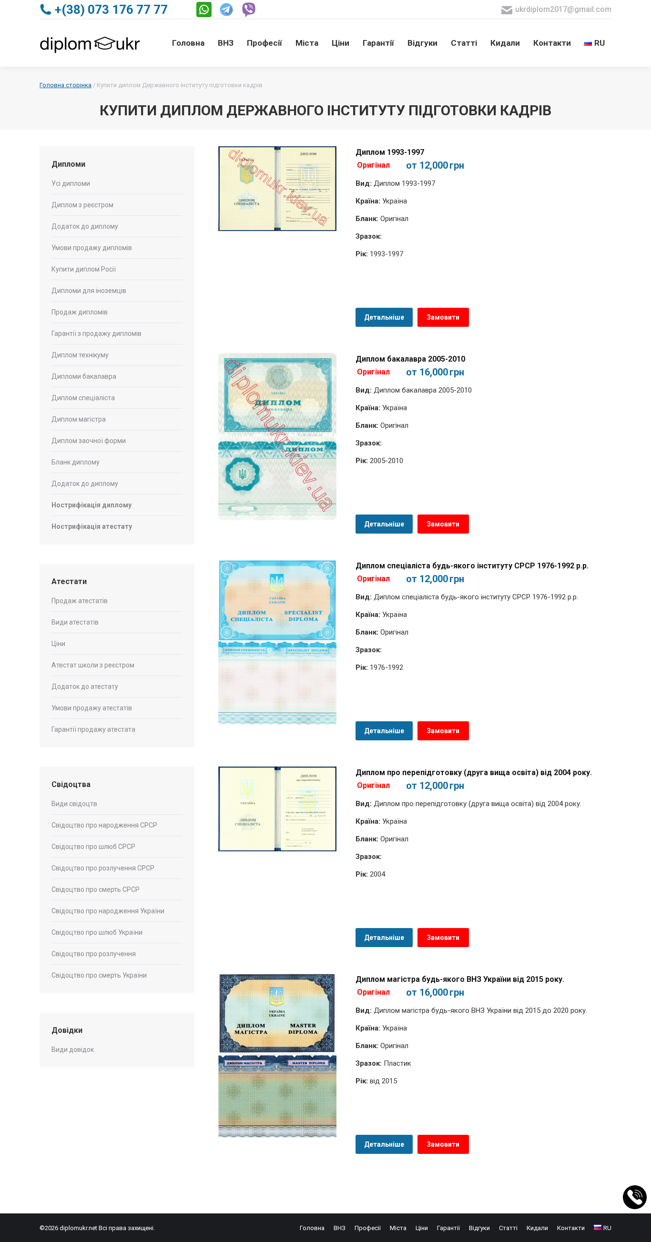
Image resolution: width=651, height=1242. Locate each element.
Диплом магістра (78, 419)
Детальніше (384, 317)
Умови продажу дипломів (91, 248)
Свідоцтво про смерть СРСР (95, 889)
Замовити (443, 317)
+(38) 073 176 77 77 (111, 9)
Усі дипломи (70, 183)
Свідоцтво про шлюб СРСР (93, 846)
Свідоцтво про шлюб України (96, 932)
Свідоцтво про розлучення (93, 954)
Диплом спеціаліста (83, 398)
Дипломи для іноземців (88, 290)
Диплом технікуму (80, 355)
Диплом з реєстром (82, 205)
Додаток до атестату (84, 686)
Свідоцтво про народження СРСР (104, 825)
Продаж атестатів (79, 601)
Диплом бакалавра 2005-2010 (410, 359)
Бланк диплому (75, 462)
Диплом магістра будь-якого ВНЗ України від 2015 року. (460, 979)
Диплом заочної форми (88, 440)
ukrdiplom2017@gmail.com (563, 9)
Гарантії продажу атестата (93, 729)
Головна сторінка (66, 85)
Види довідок (72, 1049)
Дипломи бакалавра (83, 376)
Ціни (58, 643)
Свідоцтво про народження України (107, 911)
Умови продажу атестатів (91, 708)
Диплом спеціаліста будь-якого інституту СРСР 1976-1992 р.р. (472, 565)
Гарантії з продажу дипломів (96, 333)
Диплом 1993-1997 (390, 152)
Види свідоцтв (74, 804)
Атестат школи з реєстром (92, 665)
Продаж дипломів (79, 312)
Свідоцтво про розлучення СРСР (102, 868)
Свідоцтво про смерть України (99, 975)
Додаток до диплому (84, 226)
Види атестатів (75, 622)
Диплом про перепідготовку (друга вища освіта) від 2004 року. (474, 772)
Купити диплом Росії (83, 269)
